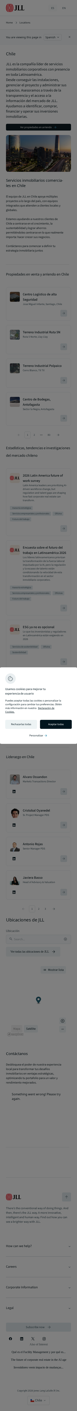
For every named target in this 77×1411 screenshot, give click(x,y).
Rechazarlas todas (21, 724)
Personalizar (38, 735)
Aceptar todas (56, 724)
